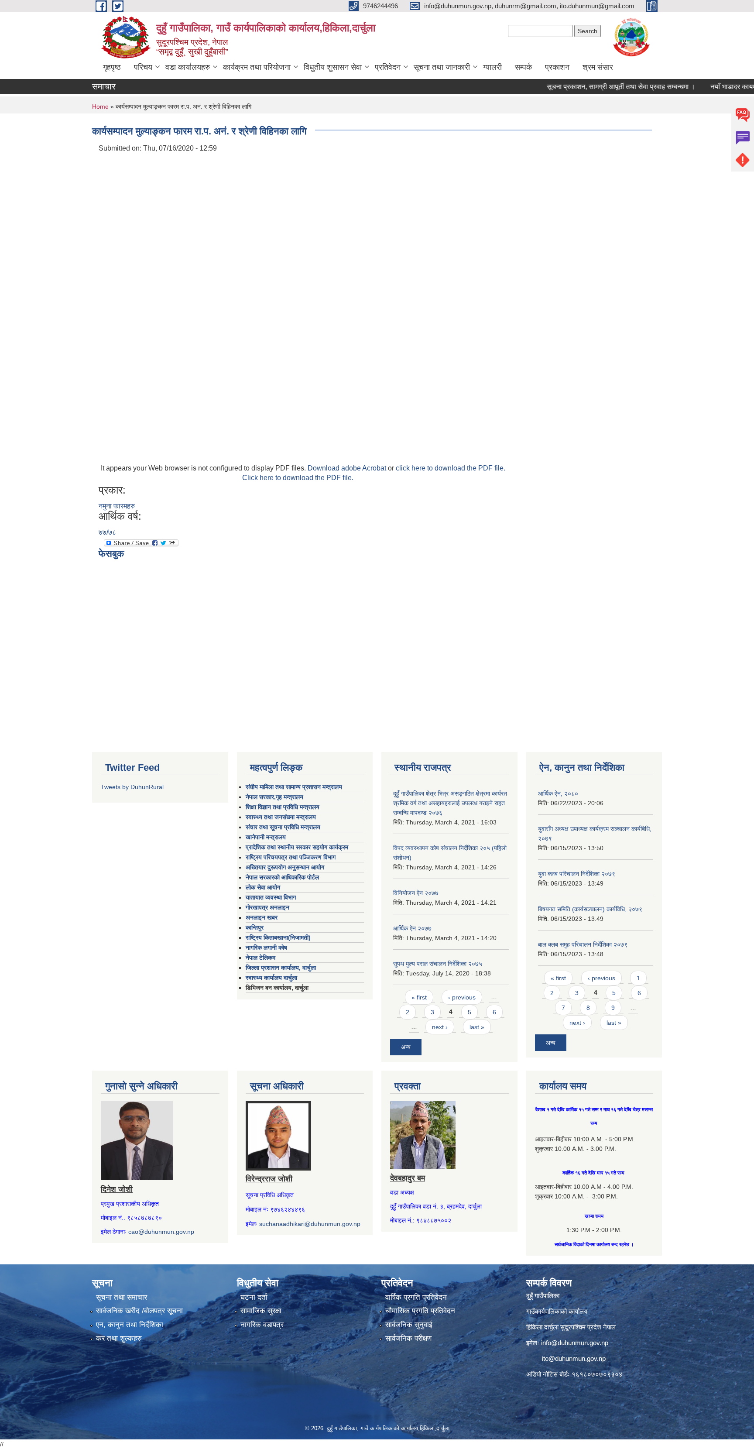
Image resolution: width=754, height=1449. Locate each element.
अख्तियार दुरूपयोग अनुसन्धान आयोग (285, 867)
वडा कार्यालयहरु (187, 67)
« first (419, 997)
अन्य (406, 1047)
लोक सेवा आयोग (263, 887)
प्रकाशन (557, 67)
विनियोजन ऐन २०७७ (416, 892)
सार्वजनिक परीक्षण (408, 1338)
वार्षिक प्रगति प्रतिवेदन (416, 1297)
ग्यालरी (492, 67)
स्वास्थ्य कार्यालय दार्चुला (271, 977)
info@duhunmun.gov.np (574, 1342)
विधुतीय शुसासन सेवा (333, 67)
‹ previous (462, 997)
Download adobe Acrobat (348, 468)
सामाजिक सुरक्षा (260, 1311)
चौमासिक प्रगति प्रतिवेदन (420, 1311)
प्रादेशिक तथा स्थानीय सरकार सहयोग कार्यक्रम (297, 847)
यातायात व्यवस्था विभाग (271, 897)
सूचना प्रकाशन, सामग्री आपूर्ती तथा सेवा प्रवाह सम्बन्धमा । (598, 86)
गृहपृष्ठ (112, 67)
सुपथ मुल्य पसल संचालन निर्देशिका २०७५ (437, 963)
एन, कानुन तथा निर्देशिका (129, 1325)
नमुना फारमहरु (117, 506)
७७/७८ (107, 532)
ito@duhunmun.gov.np (574, 1358)
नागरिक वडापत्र (262, 1325)
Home (100, 106)
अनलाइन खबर (262, 917)
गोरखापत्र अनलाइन (267, 907)
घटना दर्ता (253, 1297)
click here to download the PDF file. (450, 468)
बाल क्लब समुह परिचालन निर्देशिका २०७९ (582, 944)
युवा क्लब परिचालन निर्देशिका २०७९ (576, 873)
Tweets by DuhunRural (132, 786)
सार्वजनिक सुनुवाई (408, 1325)
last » (477, 1026)
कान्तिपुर (255, 927)
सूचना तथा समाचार (121, 1297)
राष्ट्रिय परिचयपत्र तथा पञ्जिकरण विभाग (291, 857)
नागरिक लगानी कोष (266, 947)
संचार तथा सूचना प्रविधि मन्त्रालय (283, 827)
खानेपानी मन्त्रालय (266, 837)
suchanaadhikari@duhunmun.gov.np (309, 1223)
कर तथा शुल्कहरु (119, 1338)
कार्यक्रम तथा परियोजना (257, 67)
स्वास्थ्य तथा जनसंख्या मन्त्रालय (281, 817)
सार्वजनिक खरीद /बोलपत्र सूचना (139, 1311)
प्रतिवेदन (388, 67)
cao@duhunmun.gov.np (161, 1231)
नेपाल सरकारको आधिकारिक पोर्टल (282, 877)
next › (440, 1026)
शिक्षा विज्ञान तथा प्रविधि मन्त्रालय (282, 806)
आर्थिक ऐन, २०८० (558, 793)
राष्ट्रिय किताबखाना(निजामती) (278, 937)
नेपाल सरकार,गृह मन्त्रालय (274, 796)
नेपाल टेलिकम (260, 957)
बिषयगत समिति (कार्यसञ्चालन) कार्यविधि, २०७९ (590, 909)
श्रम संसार (598, 67)
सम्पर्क (523, 67)
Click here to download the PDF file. (297, 477)
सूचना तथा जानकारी (442, 67)
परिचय (143, 67)
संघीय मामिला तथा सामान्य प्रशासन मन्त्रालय (294, 786)
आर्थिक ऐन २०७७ (412, 928)
